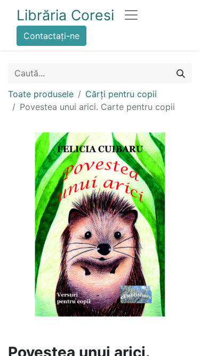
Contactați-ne (51, 35)
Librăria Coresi (65, 14)
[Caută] (181, 73)
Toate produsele (41, 94)
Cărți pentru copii (121, 94)
